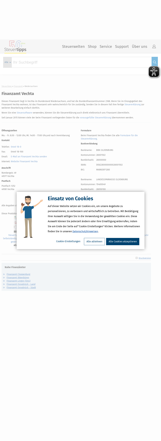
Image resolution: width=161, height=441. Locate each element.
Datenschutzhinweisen (85, 231)
